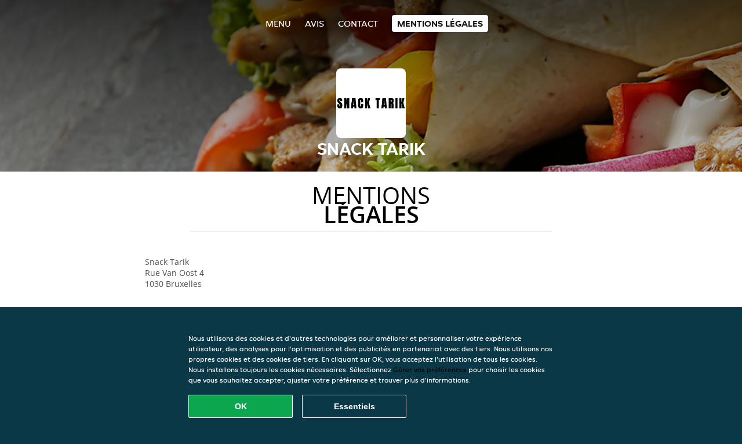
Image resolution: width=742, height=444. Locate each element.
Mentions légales (440, 23)
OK (241, 406)
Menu (278, 23)
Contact (358, 23)
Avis (314, 23)
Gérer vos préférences (430, 369)
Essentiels (354, 406)
